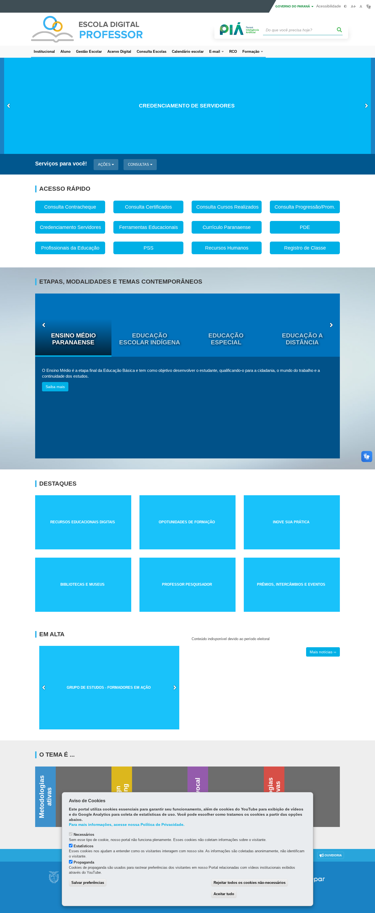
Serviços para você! (61, 164)
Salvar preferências (87, 883)
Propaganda (84, 862)
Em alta (52, 634)
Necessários (84, 834)
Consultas (139, 164)
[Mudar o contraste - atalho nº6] (345, 6)
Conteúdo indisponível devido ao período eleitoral (231, 639)
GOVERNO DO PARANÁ (293, 6)
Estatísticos (83, 846)
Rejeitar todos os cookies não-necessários (250, 883)
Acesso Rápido (64, 189)
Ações (105, 164)
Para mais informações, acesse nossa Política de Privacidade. (126, 825)
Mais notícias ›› (323, 652)
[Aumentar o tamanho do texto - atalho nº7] (353, 6)
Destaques (58, 483)
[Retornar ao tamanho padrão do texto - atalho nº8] (361, 6)
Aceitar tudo (224, 894)
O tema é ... (57, 754)
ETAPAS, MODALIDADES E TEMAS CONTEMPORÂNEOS (120, 281)
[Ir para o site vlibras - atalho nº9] (368, 6)
